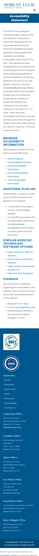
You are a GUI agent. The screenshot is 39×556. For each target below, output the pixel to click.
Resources (10, 398)
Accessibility (11, 403)
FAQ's (7, 393)
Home (7, 380)
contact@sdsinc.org (16, 87)
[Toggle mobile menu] (34, 10)
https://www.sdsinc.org (12, 427)
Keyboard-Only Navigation (20, 273)
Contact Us (10, 407)
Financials (9, 384)
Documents (10, 389)
